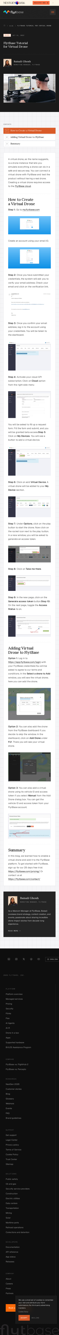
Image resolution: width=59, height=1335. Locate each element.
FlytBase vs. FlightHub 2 (17, 1064)
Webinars (10, 1103)
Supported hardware (15, 1042)
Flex (8, 1018)
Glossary (10, 1098)
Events (9, 1108)
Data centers (11, 1203)
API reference (12, 1252)
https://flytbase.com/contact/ (24, 879)
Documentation (13, 1247)
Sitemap (9, 1164)
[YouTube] (39, 959)
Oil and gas (11, 1184)
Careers (9, 1283)
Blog (11, 26)
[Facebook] (31, 959)
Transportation (12, 1208)
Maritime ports (12, 1222)
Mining (9, 1213)
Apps (8, 1037)
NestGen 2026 (12, 1084)
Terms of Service (13, 1149)
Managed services (14, 999)
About (8, 1279)
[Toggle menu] (53, 12)
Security (9, 1008)
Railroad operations (14, 1227)
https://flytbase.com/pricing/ (24, 871)
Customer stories (13, 1089)
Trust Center (11, 1159)
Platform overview (14, 994)
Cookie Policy (12, 1154)
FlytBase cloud (23, 186)
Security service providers (18, 1188)
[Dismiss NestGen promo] (53, 3)
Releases (10, 1261)
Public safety (12, 1179)
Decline (35, 1318)
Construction (12, 1193)
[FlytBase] (13, 12)
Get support (11, 1135)
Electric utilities (13, 1198)
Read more (13, 931)
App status (10, 1256)
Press (8, 1288)
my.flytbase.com (31, 209)
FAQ (7, 1113)
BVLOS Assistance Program (18, 1047)
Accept (24, 1318)
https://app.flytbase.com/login (24, 662)
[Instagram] (16, 959)
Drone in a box (12, 1033)
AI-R (8, 1028)
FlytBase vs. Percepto (16, 1069)
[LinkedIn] (9, 959)
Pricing (9, 1003)
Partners (9, 1293)
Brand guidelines (13, 1118)
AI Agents (10, 1023)
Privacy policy (12, 1144)
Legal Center (11, 1140)
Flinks (8, 1013)
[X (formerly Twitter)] (24, 959)
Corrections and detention (17, 1232)
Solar (8, 1217)
